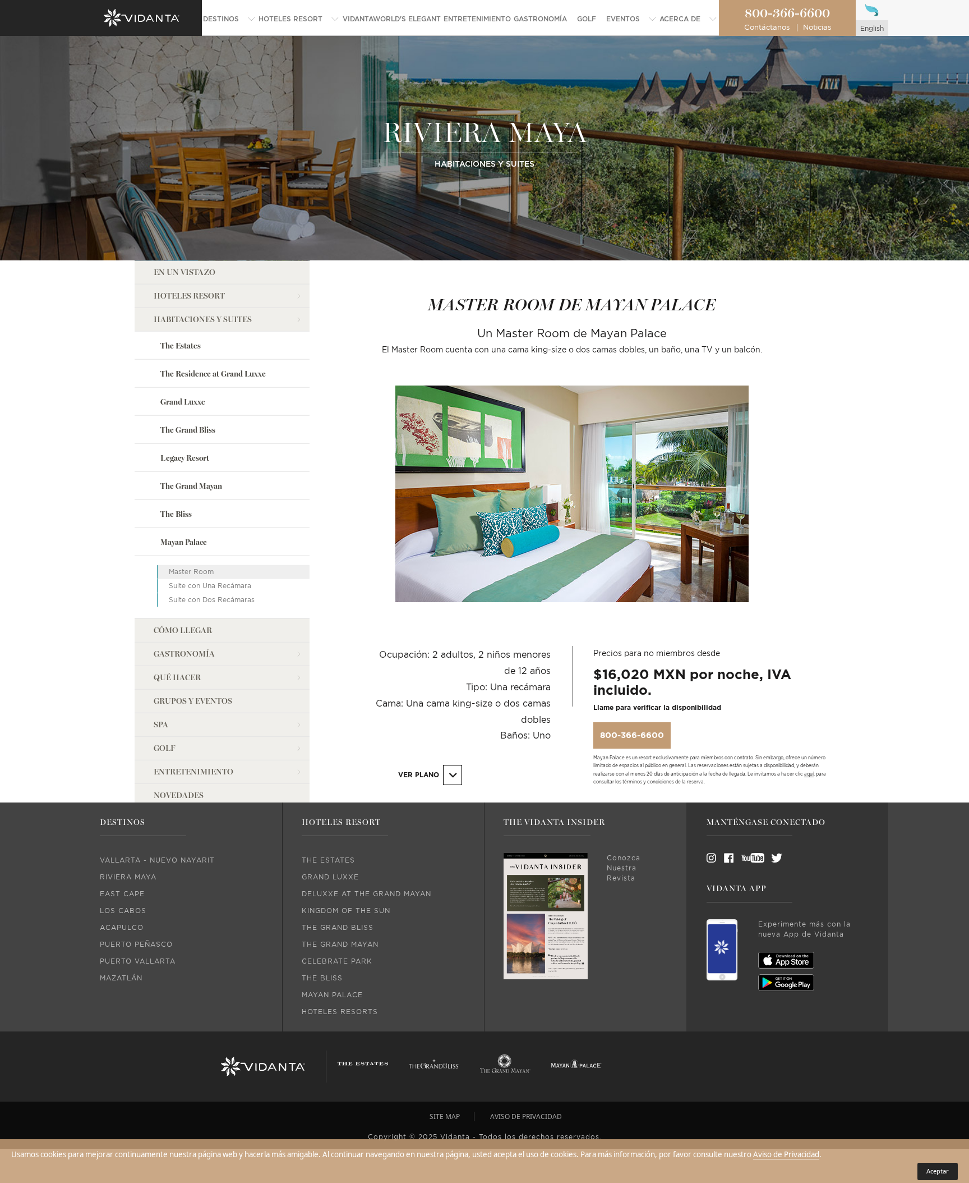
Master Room (191, 571)
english (872, 28)
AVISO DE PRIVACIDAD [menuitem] (526, 1116)
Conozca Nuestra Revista (623, 868)
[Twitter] (766, 858)
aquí (809, 774)
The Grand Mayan (191, 485)
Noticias (817, 27)
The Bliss (176, 514)
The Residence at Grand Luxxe (213, 373)
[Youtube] (749, 858)
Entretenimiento (193, 771)
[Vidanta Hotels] (263, 1067)
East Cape (122, 894)
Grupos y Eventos (193, 700)
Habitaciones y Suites (203, 319)
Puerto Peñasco (136, 944)
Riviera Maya (128, 877)
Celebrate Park (337, 961)
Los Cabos (123, 910)
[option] (572, 506)
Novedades (179, 795)
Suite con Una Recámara (210, 586)
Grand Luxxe (182, 401)
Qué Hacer (177, 677)
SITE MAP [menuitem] (445, 1116)
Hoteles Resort (189, 295)
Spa (161, 724)
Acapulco (122, 927)
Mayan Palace (183, 542)
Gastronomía (184, 653)
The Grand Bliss (187, 429)
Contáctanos (767, 27)
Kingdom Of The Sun (346, 910)
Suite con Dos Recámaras (212, 599)
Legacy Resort (184, 457)
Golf (165, 748)
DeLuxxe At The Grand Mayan (366, 894)
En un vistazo (184, 272)
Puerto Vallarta (138, 961)
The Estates (180, 345)
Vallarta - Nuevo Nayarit (157, 860)
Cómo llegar (183, 630)
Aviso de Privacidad (786, 1154)
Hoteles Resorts (340, 1011)
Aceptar (937, 1171)
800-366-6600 (787, 13)
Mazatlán (121, 978)
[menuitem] (229, 19)
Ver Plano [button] (419, 775)
